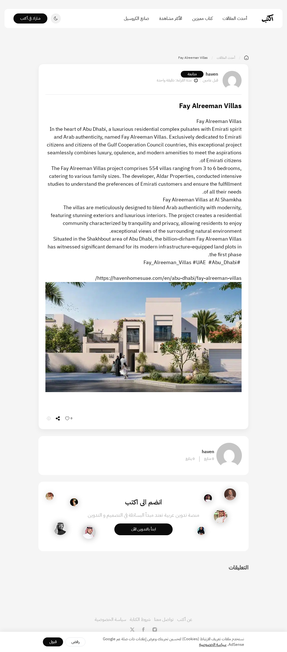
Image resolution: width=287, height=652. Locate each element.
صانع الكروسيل (136, 18)
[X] (132, 629)
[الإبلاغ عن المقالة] (48, 418)
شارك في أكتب (30, 18)
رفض (75, 642)
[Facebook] (143, 629)
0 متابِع (209, 458)
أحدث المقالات (235, 18)
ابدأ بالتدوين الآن (143, 529)
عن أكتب (184, 619)
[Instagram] (154, 629)
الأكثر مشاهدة (170, 18)
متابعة (192, 74)
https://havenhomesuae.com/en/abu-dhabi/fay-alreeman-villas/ (168, 278)
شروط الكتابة (140, 619)
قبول (53, 642)
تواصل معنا (163, 619)
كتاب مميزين (202, 18)
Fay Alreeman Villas (219, 121)
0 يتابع (190, 458)
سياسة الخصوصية (110, 619)
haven (212, 74)
